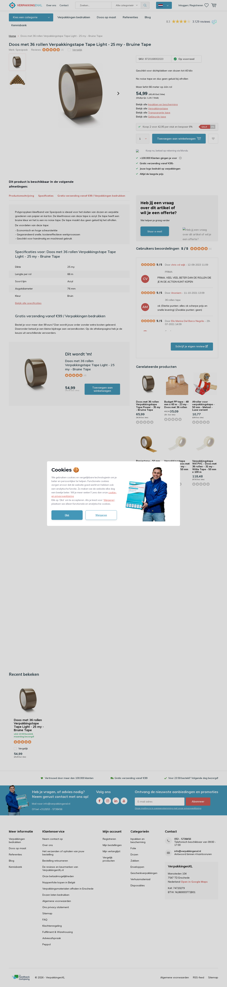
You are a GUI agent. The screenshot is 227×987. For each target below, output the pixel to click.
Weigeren (109, 500)
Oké (67, 515)
